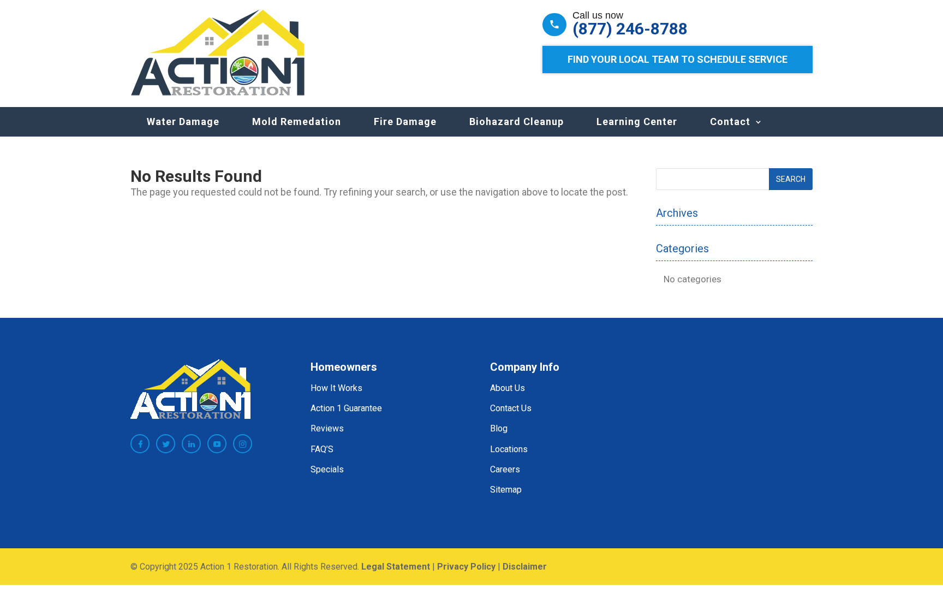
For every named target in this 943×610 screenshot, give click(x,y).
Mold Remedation (296, 121)
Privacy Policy (466, 566)
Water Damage (183, 121)
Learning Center (636, 121)
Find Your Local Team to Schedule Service (677, 59)
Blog (499, 428)
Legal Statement (395, 566)
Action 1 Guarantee (346, 408)
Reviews (327, 428)
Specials (327, 469)
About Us (507, 388)
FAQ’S (322, 449)
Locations (509, 449)
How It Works (336, 388)
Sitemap (506, 489)
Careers (505, 469)
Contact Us (511, 408)
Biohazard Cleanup (516, 121)
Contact (730, 121)
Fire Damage (405, 121)
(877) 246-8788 (630, 29)
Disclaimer (525, 566)
